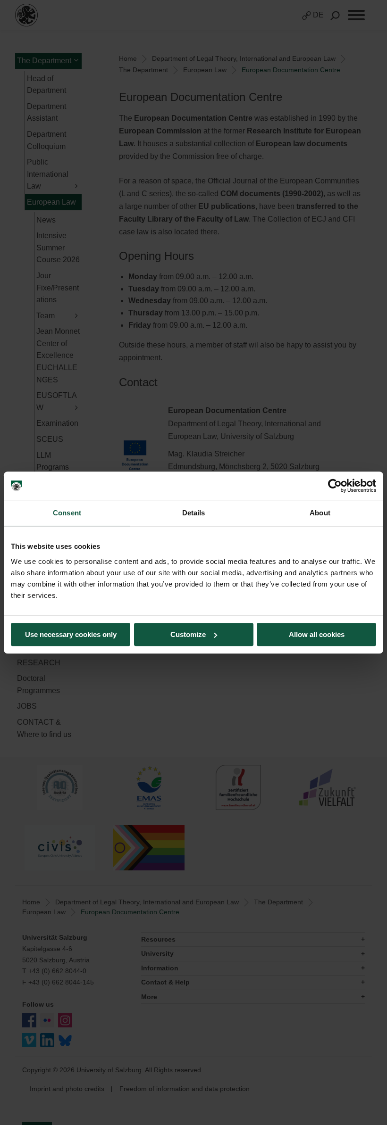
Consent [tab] (67, 513)
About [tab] (320, 513)
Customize (188, 634)
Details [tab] (193, 513)
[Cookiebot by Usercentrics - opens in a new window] (335, 486)
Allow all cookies (317, 634)
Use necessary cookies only (71, 634)
